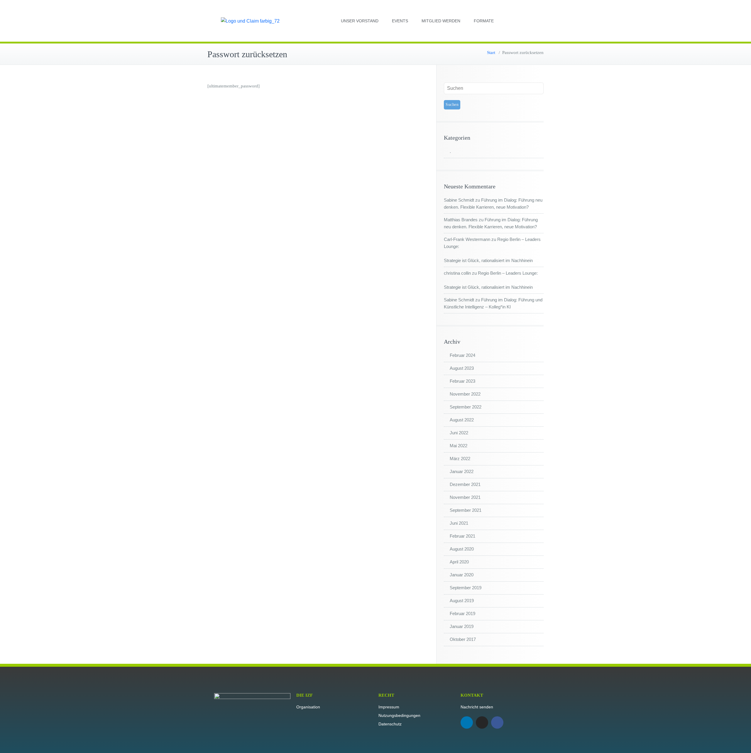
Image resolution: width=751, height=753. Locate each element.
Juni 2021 (459, 523)
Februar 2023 (462, 381)
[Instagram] (482, 722)
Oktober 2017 (463, 639)
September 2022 (465, 406)
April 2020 (459, 561)
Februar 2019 (462, 613)
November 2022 (465, 393)
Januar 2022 (461, 471)
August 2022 (462, 419)
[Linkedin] (467, 722)
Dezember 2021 (465, 484)
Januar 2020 (461, 574)
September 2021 (465, 510)
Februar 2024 (462, 355)
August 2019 (462, 600)
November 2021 (465, 497)
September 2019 (465, 587)
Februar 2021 (462, 535)
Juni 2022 (459, 432)
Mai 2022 (458, 445)
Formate (484, 20)
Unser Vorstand (359, 20)
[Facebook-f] (497, 722)
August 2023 (462, 368)
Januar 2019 (461, 626)
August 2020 (462, 548)
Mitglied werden (441, 20)
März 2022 (460, 458)
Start (491, 52)
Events (400, 20)
